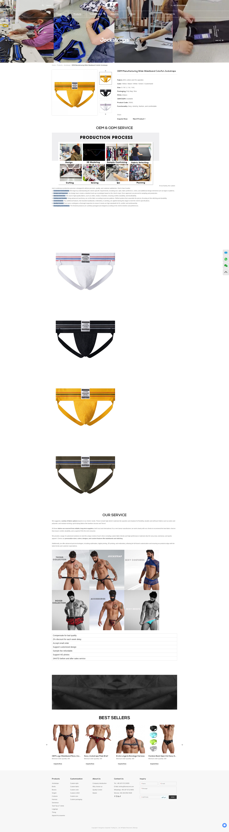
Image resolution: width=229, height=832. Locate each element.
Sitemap (135, 827)
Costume (55, 796)
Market (95, 793)
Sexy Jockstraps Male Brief (96, 756)
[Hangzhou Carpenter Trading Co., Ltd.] (111, 5)
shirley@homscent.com (126, 786)
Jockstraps (67, 65)
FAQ (151, 14)
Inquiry (143, 779)
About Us (114, 14)
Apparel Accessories (58, 815)
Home (58, 14)
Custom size (74, 796)
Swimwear (55, 802)
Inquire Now (122, 119)
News (133, 14)
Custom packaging (76, 799)
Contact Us (170, 14)
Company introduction (100, 783)
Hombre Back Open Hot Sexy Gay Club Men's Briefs (170, 756)
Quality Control (97, 790)
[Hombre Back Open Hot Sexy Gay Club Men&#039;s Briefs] (162, 739)
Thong (54, 812)
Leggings (55, 809)
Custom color (74, 790)
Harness (54, 799)
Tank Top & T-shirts (58, 806)
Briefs (54, 786)
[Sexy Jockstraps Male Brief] (98, 739)
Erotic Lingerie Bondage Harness (130, 756)
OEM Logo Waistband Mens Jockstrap (68, 756)
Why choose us (97, 786)
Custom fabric (74, 786)
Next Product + (139, 119)
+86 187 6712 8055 (127, 790)
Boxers (54, 790)
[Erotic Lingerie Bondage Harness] (130, 739)
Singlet (54, 793)
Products (77, 14)
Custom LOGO (75, 793)
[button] (10, 40)
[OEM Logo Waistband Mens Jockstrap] (66, 739)
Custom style (74, 783)
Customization (96, 14)
